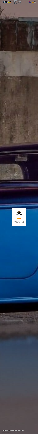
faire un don (19, 218)
